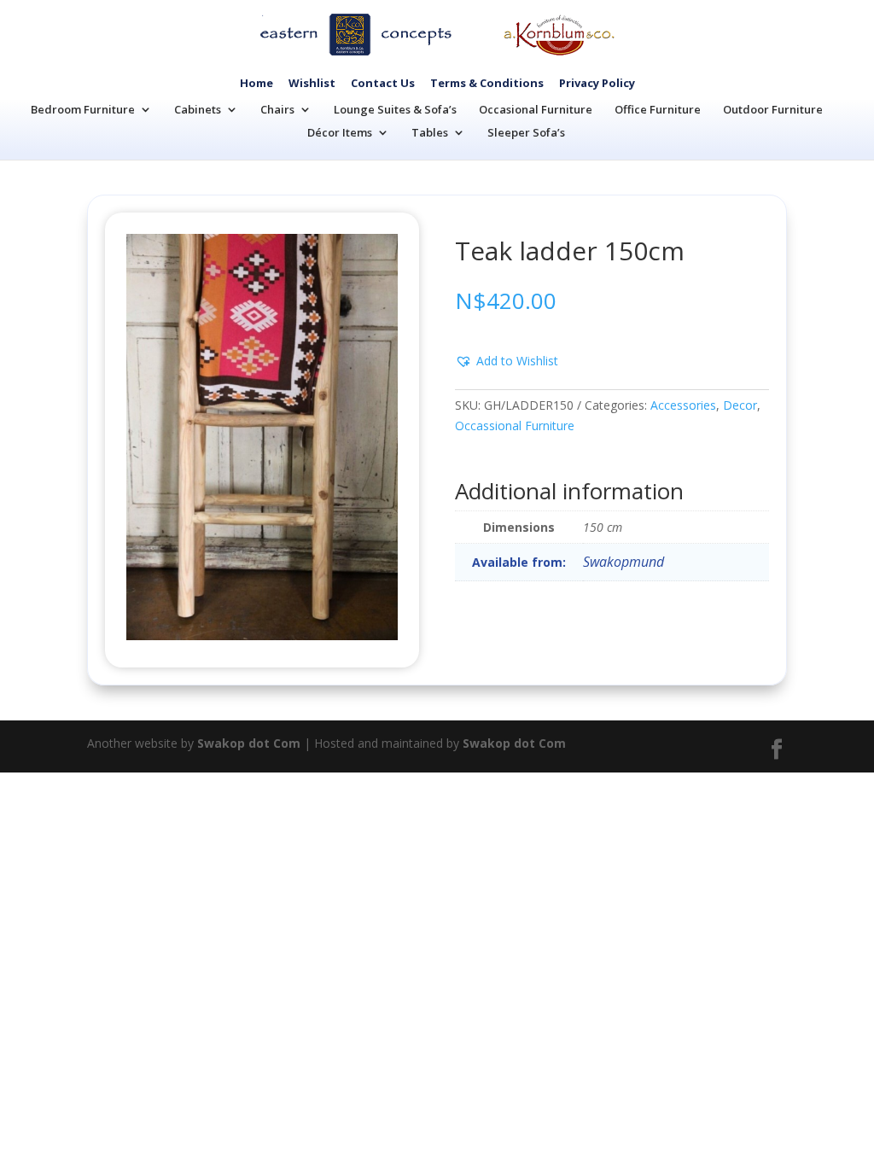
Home (256, 82)
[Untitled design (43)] (261, 635)
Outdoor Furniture (773, 109)
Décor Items (339, 132)
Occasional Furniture (535, 109)
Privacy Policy (597, 82)
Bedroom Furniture (83, 109)
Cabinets (197, 109)
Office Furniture (658, 109)
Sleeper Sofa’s (526, 132)
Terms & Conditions (487, 82)
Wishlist (311, 82)
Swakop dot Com (248, 743)
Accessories (683, 405)
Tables (429, 132)
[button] (506, 361)
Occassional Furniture (514, 425)
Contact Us (383, 82)
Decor (740, 405)
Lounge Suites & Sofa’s (395, 109)
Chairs (277, 109)
